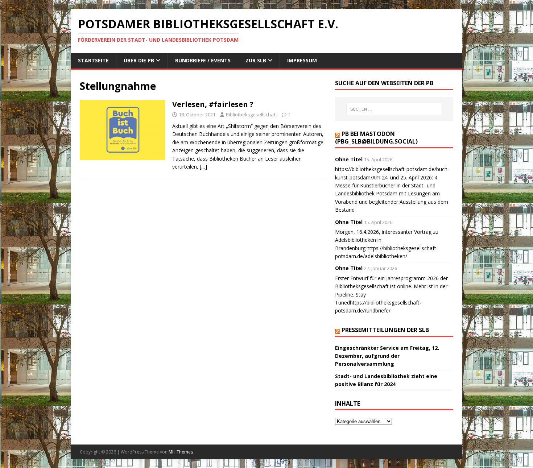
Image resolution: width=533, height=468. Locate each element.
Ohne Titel (349, 159)
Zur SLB (255, 60)
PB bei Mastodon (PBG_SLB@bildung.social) (376, 137)
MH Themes (181, 452)
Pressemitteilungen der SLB (385, 330)
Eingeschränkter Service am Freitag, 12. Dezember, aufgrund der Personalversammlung (387, 356)
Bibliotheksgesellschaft (251, 114)
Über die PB (139, 60)
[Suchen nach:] (394, 109)
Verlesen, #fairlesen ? (212, 104)
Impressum (302, 60)
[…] (203, 166)
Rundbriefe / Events (203, 60)
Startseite (93, 60)
